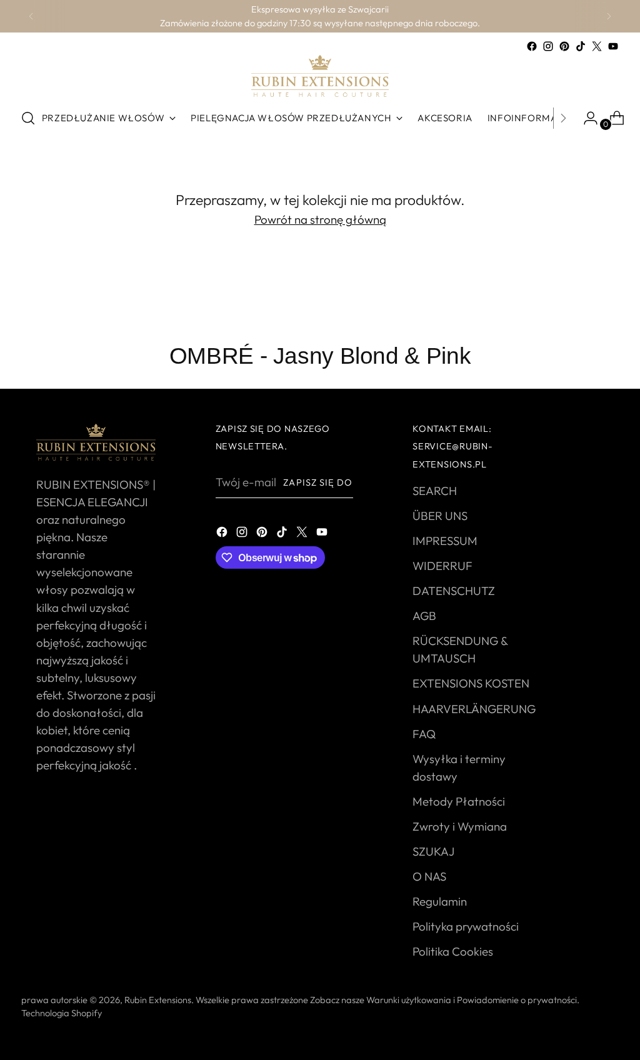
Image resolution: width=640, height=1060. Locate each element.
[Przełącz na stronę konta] (585, 118)
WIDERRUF (442, 565)
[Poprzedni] (31, 16)
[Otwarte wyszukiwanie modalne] (28, 118)
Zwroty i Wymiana (459, 826)
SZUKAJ (433, 851)
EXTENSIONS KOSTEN (470, 683)
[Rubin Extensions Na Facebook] (532, 46)
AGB (424, 615)
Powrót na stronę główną (320, 219)
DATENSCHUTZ (453, 590)
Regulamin (439, 901)
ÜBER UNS (440, 515)
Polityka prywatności (465, 926)
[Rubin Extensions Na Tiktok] (580, 46)
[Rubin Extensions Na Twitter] (596, 46)
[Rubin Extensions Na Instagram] (548, 46)
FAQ (424, 733)
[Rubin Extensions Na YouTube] (613, 46)
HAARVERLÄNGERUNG (474, 708)
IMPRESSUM (445, 540)
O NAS (429, 876)
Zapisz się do (317, 482)
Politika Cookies (452, 951)
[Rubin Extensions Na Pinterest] (564, 46)
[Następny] (608, 16)
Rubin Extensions (157, 1000)
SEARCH (434, 490)
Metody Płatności (458, 801)
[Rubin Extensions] (320, 76)
